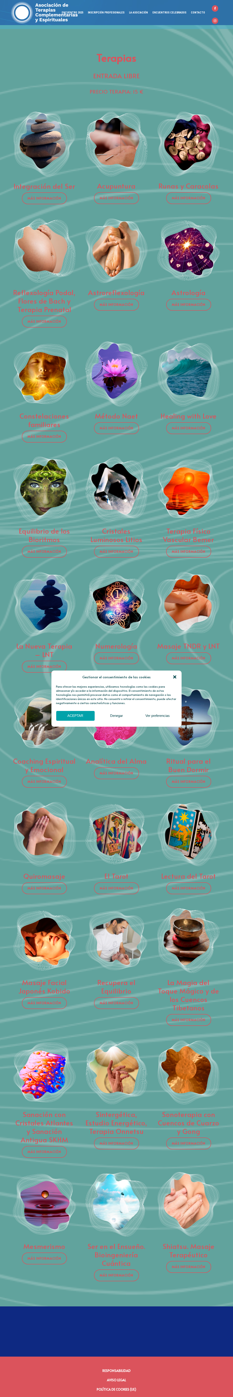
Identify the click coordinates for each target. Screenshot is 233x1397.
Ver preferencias (157, 716)
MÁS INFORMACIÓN (44, 198)
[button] (174, 677)
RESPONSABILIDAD (116, 1370)
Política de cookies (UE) (116, 1389)
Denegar (116, 716)
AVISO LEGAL (116, 1380)
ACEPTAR (75, 716)
